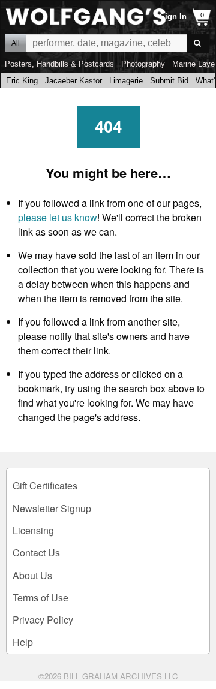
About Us (32, 575)
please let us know (57, 217)
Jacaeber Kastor (73, 80)
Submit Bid (169, 80)
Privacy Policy (43, 620)
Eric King (22, 80)
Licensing (33, 530)
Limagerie (126, 80)
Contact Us (36, 552)
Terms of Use (40, 597)
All (15, 43)
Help (23, 642)
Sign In (173, 16)
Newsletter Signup (52, 508)
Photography (143, 63)
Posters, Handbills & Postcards (59, 63)
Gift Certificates (45, 485)
